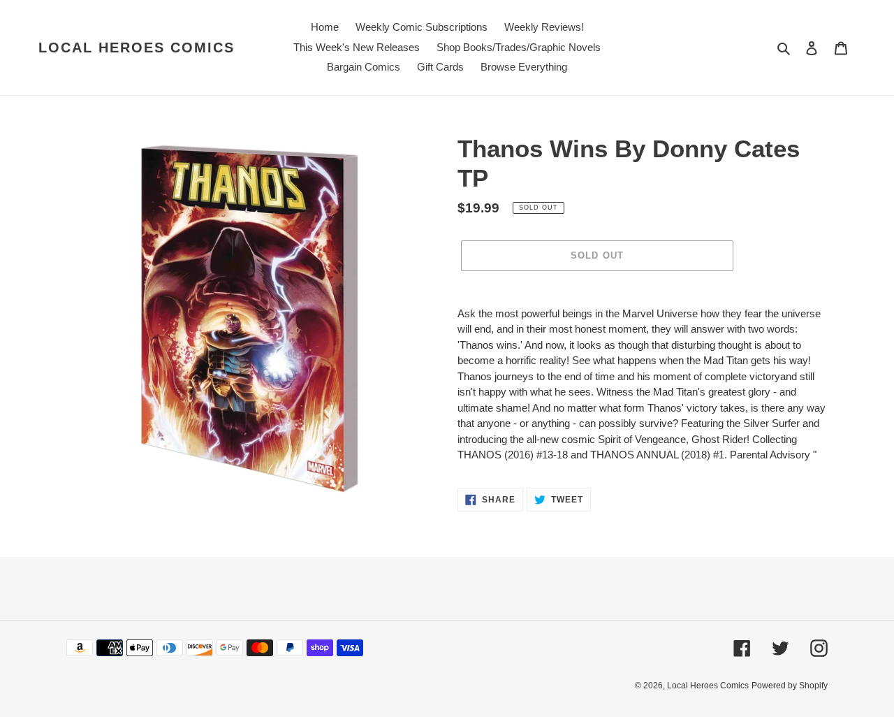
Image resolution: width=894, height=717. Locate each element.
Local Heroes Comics (136, 47)
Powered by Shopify (790, 685)
